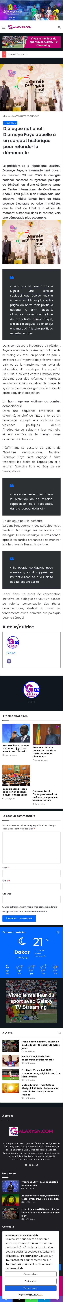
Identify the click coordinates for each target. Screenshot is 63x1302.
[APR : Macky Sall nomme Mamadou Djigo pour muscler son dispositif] (16, 733)
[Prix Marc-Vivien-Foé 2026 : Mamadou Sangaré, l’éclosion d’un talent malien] (10, 1074)
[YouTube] (29, 1165)
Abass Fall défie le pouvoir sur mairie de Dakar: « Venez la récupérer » (44, 752)
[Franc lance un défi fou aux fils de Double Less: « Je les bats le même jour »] (10, 1046)
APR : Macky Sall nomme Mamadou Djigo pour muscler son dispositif (15, 748)
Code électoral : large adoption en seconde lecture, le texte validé (15, 791)
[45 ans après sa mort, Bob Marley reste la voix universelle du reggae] (10, 1200)
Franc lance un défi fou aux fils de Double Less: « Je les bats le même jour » (41, 1045)
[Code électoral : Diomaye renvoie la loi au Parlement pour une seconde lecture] (47, 776)
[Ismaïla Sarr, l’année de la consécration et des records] (10, 1061)
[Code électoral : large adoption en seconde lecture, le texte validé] (16, 775)
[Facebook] (26, 1165)
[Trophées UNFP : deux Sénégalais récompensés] (10, 1186)
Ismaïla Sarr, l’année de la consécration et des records (38, 1058)
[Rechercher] (59, 28)
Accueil (9, 116)
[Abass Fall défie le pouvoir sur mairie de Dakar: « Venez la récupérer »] (47, 734)
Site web (6, 894)
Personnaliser (30, 1274)
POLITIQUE (33, 116)
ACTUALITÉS (20, 116)
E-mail (6, 880)
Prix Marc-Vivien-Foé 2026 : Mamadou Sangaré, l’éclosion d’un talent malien (41, 1073)
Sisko (11, 653)
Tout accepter (31, 1288)
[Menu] (3, 28)
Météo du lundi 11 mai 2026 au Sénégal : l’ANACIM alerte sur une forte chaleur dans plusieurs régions (40, 1089)
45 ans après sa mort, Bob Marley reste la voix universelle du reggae (40, 1197)
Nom (5, 867)
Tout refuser (31, 1281)
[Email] (9, 661)
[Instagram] (33, 1165)
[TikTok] (37, 1165)
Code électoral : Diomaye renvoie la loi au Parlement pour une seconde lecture (45, 796)
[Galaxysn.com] (20, 27)
